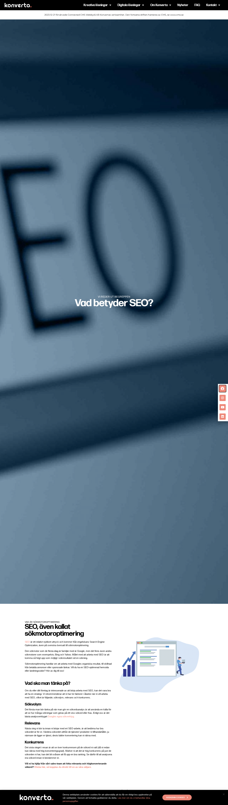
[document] (114, 402)
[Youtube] (222, 407)
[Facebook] (222, 388)
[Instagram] (222, 398)
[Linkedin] (222, 416)
